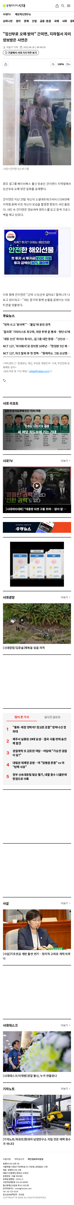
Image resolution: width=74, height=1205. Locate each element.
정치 (18, 21)
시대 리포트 (10, 403)
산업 (34, 21)
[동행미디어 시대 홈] (14, 5)
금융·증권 (45, 21)
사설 (6, 903)
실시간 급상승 (52, 717)
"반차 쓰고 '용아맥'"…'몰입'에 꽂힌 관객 (26, 324)
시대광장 (9, 597)
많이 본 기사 (22, 717)
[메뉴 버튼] (68, 5)
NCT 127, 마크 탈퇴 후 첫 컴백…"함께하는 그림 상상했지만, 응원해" (37, 353)
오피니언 (8, 21)
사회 (64, 21)
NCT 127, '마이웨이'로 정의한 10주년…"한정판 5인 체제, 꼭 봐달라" (37, 346)
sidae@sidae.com (39, 371)
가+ (68, 64)
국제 (56, 21)
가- (53, 64)
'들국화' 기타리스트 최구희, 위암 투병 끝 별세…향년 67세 (36, 331)
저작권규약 (19, 1159)
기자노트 (9, 1088)
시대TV (8, 460)
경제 (26, 21)
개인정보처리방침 (35, 1159)
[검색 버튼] (63, 6)
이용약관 (7, 1159)
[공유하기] (57, 5)
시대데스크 (10, 1025)
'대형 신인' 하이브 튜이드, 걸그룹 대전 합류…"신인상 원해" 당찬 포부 (37, 339)
